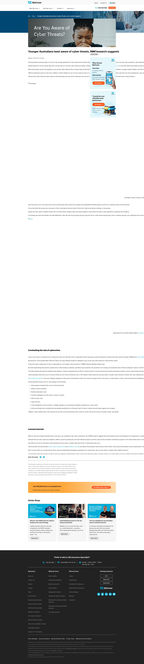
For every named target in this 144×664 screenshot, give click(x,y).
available (54, 650)
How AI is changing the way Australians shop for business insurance (101, 521)
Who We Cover (47, 8)
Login (113, 3)
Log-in (106, 575)
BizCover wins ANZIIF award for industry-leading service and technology (42, 521)
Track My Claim (106, 583)
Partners (59, 8)
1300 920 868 (102, 8)
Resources (70, 8)
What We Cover (33, 8)
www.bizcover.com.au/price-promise (36, 654)
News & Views (94, 54)
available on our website (72, 648)
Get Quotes (112, 7)
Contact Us (103, 3)
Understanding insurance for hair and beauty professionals (71, 521)
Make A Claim (106, 579)
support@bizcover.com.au (68, 562)
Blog (33, 16)
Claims (96, 3)
